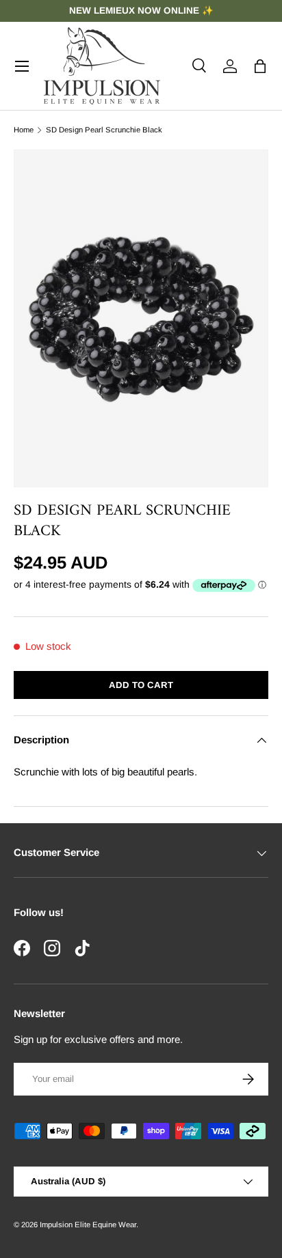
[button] (260, 66)
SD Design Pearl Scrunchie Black (104, 130)
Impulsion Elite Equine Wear (88, 1224)
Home (24, 130)
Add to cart (141, 685)
